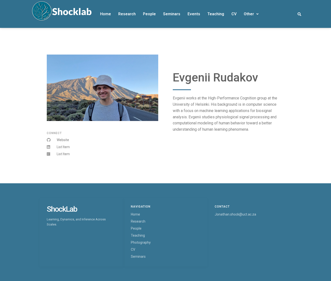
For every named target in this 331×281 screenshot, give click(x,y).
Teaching (215, 14)
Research (127, 14)
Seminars (171, 14)
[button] (251, 14)
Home (105, 14)
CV (233, 14)
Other (249, 14)
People (149, 14)
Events (194, 14)
